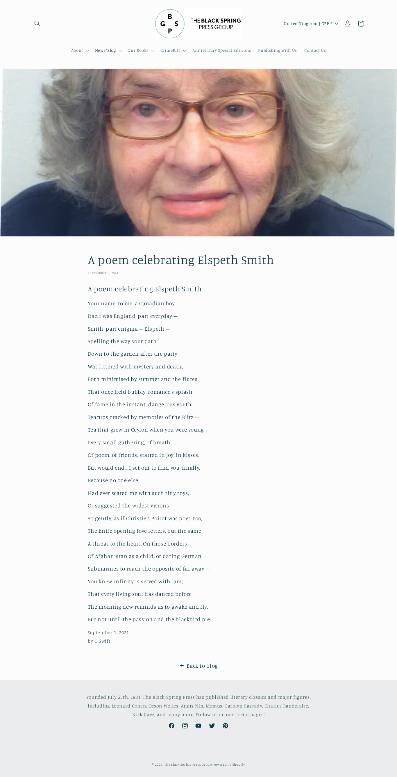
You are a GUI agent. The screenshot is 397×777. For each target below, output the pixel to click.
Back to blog (202, 665)
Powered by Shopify (229, 764)
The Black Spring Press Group (188, 764)
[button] (37, 23)
